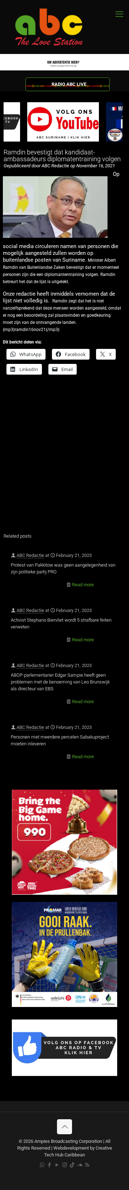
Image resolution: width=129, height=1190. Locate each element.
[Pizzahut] (64, 893)
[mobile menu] (119, 14)
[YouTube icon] (57, 1165)
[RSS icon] (87, 1165)
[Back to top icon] (64, 1126)
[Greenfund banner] (64, 1005)
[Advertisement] (64, 458)
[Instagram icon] (64, 1165)
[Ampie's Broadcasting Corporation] (55, 27)
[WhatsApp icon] (42, 1165)
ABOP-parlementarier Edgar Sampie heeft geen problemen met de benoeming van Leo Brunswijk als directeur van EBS (60, 681)
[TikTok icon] (72, 1165)
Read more (83, 584)
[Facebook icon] (49, 1165)
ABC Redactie (30, 555)
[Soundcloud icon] (79, 1165)
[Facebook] (64, 1074)
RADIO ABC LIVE (69, 84)
